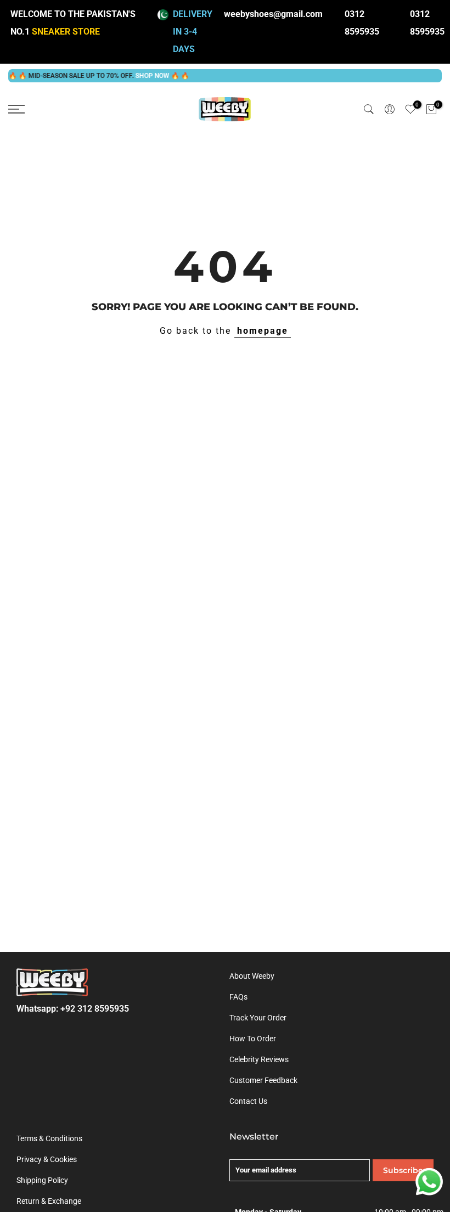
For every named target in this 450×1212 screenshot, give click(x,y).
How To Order (252, 1038)
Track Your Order (257, 1017)
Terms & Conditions (49, 1138)
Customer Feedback (263, 1080)
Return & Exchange (48, 1201)
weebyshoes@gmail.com (273, 14)
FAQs (238, 996)
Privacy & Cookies (46, 1159)
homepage (262, 331)
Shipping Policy (42, 1180)
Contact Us (248, 1101)
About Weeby (251, 976)
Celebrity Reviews (259, 1059)
